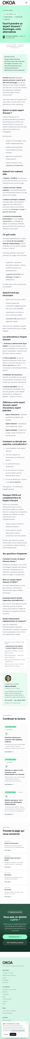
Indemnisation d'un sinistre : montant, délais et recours (14, 647)
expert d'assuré (16, 78)
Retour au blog (8, 10)
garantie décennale (9, 212)
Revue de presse (7, 1013)
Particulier (5, 982)
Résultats (5, 992)
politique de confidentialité (18, 1030)
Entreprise (5, 980)
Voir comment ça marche (15, 942)
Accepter (13, 1034)
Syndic (4, 977)
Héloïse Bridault (10, 686)
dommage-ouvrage (17, 209)
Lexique (5, 1001)
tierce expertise (8, 365)
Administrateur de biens (9, 975)
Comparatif (6, 994)
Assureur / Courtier (8, 973)
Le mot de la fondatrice (9, 1010)
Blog (4, 1003)
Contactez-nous (14, 937)
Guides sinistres (7, 999)
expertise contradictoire (14, 165)
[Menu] (26, 3)
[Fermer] (27, 1023)
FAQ (4, 996)
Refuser (6, 1034)
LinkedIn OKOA (20, 700)
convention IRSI (11, 319)
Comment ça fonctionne (9, 989)
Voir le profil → (9, 700)
